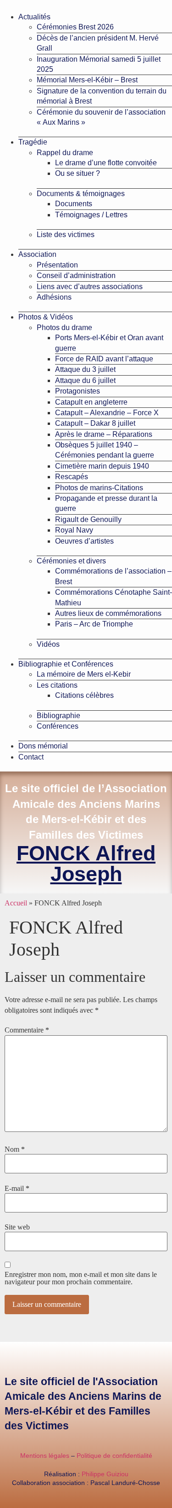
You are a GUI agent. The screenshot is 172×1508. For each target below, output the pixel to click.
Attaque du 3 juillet (85, 369)
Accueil (16, 903)
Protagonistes (77, 391)
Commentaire (27, 1030)
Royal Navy (74, 530)
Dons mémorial (43, 746)
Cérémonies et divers (71, 561)
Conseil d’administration (76, 275)
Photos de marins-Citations (99, 488)
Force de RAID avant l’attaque (104, 359)
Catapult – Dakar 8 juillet (95, 423)
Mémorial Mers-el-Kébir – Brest (87, 80)
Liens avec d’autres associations (90, 286)
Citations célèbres (84, 695)
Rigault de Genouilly (88, 519)
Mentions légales (44, 1455)
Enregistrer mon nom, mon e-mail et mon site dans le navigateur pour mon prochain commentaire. (81, 1278)
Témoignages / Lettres (91, 215)
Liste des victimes (65, 234)
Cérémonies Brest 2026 (75, 27)
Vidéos (48, 644)
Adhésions (54, 297)
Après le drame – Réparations (103, 434)
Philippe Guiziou (105, 1474)
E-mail (17, 1188)
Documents (73, 204)
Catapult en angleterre (91, 402)
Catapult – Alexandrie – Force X (107, 413)
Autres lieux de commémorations (108, 613)
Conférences (57, 726)
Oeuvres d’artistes (84, 541)
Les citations (57, 685)
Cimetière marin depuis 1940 (102, 466)
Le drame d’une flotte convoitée (106, 163)
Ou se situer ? (77, 173)
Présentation (57, 265)
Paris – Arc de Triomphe (94, 624)
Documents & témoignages (81, 193)
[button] (86, 3)
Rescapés (71, 477)
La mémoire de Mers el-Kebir (84, 674)
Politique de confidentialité (114, 1455)
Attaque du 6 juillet (85, 380)
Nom (15, 1149)
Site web (17, 1227)
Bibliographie (58, 715)
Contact (31, 757)
